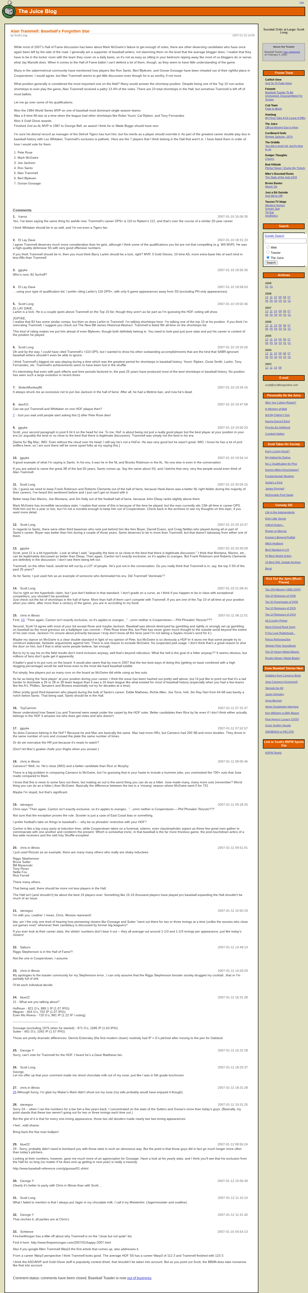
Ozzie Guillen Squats (278, 725)
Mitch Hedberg (274, 543)
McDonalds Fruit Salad (279, 495)
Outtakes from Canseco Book (283, 675)
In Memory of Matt (276, 409)
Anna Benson (273, 700)
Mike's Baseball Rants (279, 173)
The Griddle (272, 142)
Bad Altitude (273, 164)
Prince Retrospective (278, 639)
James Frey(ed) (274, 488)
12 (266, 297)
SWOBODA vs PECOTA (279, 731)
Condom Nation (275, 433)
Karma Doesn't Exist (277, 421)
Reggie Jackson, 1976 (279, 136)
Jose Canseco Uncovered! (281, 682)
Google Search (274, 235)
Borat (268, 568)
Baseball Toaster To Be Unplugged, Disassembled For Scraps (284, 96)
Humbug (270, 114)
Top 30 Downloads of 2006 (281, 602)
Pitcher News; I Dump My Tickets (285, 168)
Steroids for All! (274, 688)
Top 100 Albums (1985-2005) (283, 589)
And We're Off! (274, 196)
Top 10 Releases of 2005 (280, 608)
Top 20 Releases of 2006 (280, 596)
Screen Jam (272, 208)
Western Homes (275, 205)
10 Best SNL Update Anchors (283, 562)
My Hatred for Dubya (277, 457)
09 (280, 297)
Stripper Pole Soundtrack (280, 645)
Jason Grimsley (274, 694)
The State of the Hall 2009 (281, 177)
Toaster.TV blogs (275, 201)
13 (23, 620)
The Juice (271, 124)
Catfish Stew (273, 79)
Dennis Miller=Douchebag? (282, 470)
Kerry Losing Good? (277, 451)
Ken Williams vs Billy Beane (282, 713)
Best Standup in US (277, 549)
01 (271, 286)
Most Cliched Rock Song (280, 627)
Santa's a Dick (274, 482)
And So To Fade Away (278, 83)
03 (280, 300)
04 (275, 300)
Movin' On (271, 186)
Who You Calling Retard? (280, 402)
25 (14, 1092)
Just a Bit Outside (276, 192)
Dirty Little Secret (275, 518)
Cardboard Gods (275, 133)
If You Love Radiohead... (280, 633)
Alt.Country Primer (276, 620)
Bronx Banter (274, 183)
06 (266, 300)
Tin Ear (269, 212)
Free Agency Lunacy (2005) (282, 719)
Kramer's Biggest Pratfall (280, 537)
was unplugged (291, 52)
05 (271, 300)
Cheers (269, 158)
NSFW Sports (273, 752)
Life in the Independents (280, 512)
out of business (139, 1278)
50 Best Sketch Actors (278, 556)
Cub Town (271, 105)
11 (271, 297)
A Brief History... (274, 525)
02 (266, 286)
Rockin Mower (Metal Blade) (282, 658)
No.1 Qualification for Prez (281, 463)
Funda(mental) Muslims (279, 476)
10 (275, 297)
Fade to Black (273, 108)
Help (302, 2)
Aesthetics (271, 215)
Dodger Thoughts (276, 155)
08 (284, 297)
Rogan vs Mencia (276, 531)
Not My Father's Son (277, 415)
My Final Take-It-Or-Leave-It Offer (285, 118)
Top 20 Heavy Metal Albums (282, 651)
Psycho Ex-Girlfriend (277, 427)
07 (289, 297)
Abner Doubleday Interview (282, 706)
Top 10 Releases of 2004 (280, 614)
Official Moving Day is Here (281, 127)
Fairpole (270, 89)
